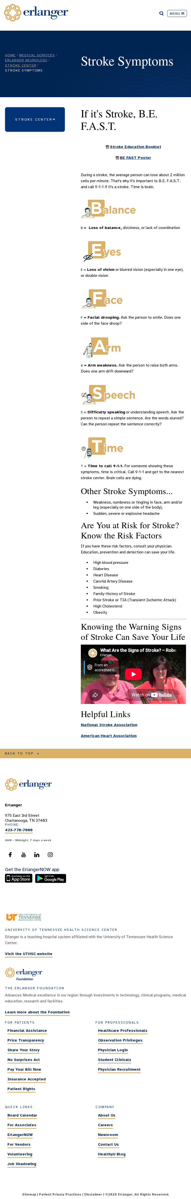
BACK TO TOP (19, 753)
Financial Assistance (27, 1030)
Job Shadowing (21, 1164)
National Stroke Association (109, 724)
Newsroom (108, 1134)
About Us (106, 1115)
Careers (105, 1125)
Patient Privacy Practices (60, 1195)
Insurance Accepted (26, 1079)
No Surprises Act (23, 1059)
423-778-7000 (19, 830)
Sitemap (29, 1195)
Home (10, 55)
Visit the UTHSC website (28, 954)
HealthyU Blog (112, 1154)
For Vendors (19, 1144)
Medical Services (37, 55)
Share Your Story (23, 1050)
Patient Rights (21, 1089)
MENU (175, 13)
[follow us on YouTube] (23, 856)
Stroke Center (20, 65)
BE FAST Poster (135, 157)
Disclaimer (93, 1195)
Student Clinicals (114, 1059)
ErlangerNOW (20, 1134)
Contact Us (108, 1144)
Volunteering (19, 1154)
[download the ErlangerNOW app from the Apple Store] (20, 881)
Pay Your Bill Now (24, 1069)
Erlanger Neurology (26, 60)
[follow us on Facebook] (10, 856)
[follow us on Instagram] (50, 856)
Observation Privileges (120, 1040)
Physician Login (113, 1050)
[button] (35, 119)
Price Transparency (25, 1040)
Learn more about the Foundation (37, 1012)
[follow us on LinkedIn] (37, 856)
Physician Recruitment (119, 1069)
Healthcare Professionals (122, 1030)
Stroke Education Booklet (135, 146)
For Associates (21, 1125)
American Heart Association (109, 735)
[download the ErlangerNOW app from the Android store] (50, 881)
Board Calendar (22, 1115)
